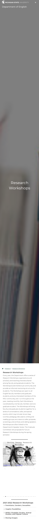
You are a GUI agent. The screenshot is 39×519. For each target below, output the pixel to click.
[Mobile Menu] (35, 2)
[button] (5, 468)
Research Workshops (18, 368)
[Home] (2, 368)
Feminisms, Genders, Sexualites (17, 505)
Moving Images (11, 518)
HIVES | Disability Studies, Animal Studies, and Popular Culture (18, 513)
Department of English (14, 6)
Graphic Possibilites (13, 509)
